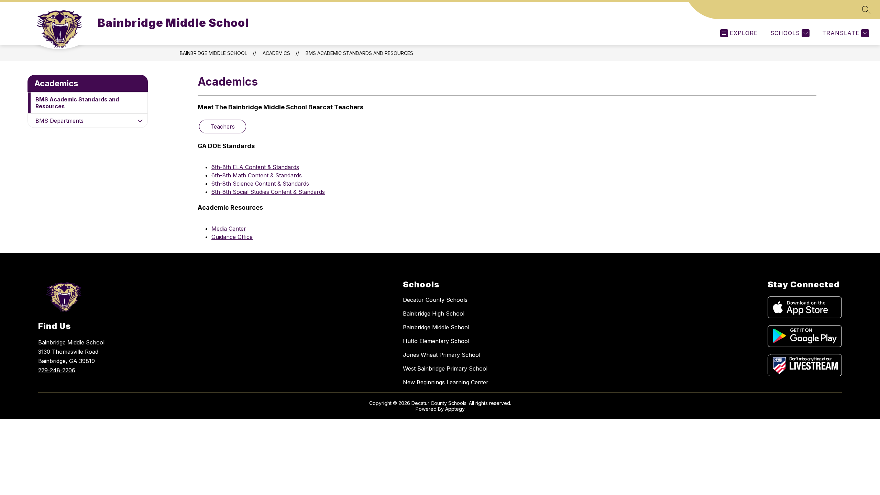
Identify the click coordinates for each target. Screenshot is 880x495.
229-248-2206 (56, 370)
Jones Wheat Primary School (441, 354)
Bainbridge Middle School (213, 53)
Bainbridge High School (433, 313)
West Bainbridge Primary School (445, 368)
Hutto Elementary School (436, 341)
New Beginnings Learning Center (445, 382)
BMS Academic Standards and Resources (359, 53)
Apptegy (455, 409)
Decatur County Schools (435, 299)
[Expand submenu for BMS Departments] (139, 121)
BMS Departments (59, 120)
